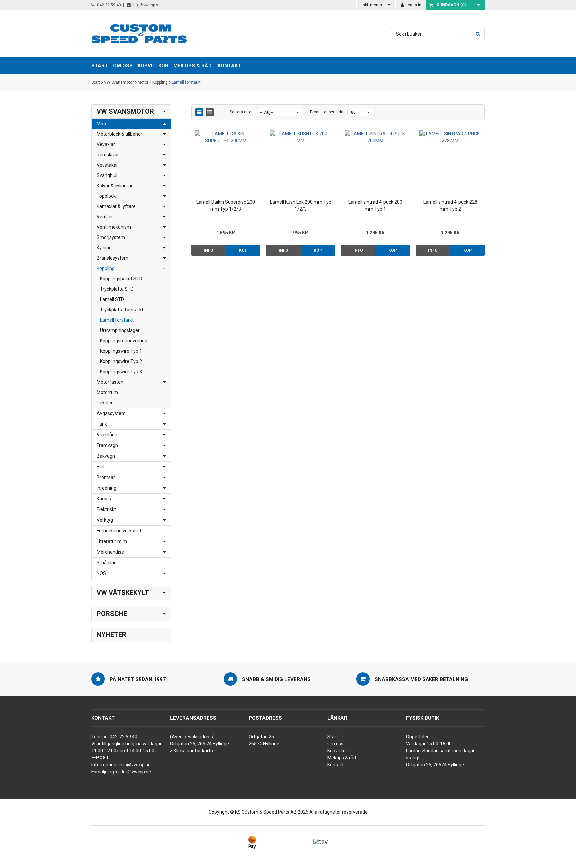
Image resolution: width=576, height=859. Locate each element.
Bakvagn (106, 456)
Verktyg (105, 520)
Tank (102, 424)
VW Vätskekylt (123, 593)
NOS (101, 573)
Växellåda (107, 434)
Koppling (160, 82)
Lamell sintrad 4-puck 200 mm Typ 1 (375, 205)
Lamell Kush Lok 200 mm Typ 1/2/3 (300, 205)
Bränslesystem (112, 258)
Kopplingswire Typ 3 (121, 371)
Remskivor (108, 154)
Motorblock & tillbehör (119, 134)
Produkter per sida (326, 112)
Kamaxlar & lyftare (116, 206)
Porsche (112, 614)
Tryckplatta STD (117, 289)
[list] (210, 112)
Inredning (106, 488)
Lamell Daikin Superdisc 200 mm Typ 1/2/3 (225, 205)
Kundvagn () (451, 5)
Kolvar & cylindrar (115, 185)
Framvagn (107, 445)
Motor (143, 82)
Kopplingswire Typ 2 (121, 361)
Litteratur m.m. (112, 541)
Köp (243, 250)
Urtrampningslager (120, 330)
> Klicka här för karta (191, 750)
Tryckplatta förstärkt (121, 309)
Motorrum (107, 392)
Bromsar (106, 477)
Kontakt (229, 66)
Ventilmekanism (114, 227)
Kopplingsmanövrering (123, 340)
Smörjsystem (111, 237)
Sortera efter (241, 112)
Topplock (106, 196)
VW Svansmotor (119, 82)
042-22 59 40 (108, 5)
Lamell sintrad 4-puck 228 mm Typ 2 (450, 205)
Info (208, 250)
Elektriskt (106, 509)
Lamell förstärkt (186, 82)
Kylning (104, 247)
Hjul (100, 466)
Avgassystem (111, 413)
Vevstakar (107, 165)
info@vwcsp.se (146, 5)
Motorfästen (110, 382)
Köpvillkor (337, 750)
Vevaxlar (106, 144)
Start (95, 82)
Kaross (104, 498)
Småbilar (106, 562)
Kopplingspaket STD (121, 278)
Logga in (413, 5)
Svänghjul (107, 175)
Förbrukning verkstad (119, 530)
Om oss (335, 743)
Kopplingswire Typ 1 (121, 351)
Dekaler (105, 402)
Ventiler (105, 216)
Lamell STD (112, 299)
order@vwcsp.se (133, 771)
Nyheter (111, 635)
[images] (199, 112)
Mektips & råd (341, 757)
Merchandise (110, 552)
